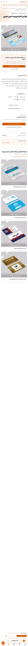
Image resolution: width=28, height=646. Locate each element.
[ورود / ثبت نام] (4, 2)
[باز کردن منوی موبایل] (2, 2)
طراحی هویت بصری (13, 8)
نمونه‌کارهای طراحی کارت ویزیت (14, 108)
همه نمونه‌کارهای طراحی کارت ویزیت (20, 156)
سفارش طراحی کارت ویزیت (13, 66)
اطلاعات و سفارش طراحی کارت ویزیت (13, 127)
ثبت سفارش (4, 5)
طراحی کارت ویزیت (5, 8)
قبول (21, 635)
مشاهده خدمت (15, 69)
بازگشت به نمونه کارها (13, 105)
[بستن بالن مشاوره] (26, 640)
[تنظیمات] (6, 636)
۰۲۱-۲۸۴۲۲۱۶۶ (7, 143)
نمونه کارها (19, 8)
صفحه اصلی (25, 8)
